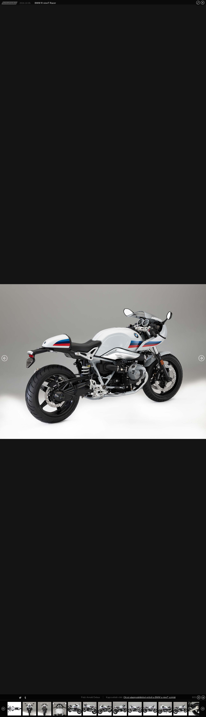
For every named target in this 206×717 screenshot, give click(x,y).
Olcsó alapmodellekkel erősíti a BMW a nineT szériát (150, 697)
